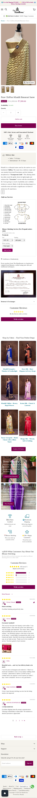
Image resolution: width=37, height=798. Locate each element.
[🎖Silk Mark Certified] (10, 520)
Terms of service (7, 788)
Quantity (3, 108)
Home (3, 21)
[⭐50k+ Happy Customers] (27, 536)
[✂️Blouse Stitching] (10, 536)
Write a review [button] (18, 319)
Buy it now (18, 125)
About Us (11, 786)
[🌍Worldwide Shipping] (27, 520)
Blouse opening (6, 243)
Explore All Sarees (18, 449)
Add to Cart (7, 250)
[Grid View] (2, 192)
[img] (6, 599)
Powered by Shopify (18, 794)
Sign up (29, 763)
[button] (3, 89)
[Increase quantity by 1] (18, 112)
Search (5, 786)
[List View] (4, 192)
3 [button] (19, 720)
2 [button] (16, 720)
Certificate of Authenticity (10, 259)
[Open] (4, 793)
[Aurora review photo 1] (6, 648)
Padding (16, 237)
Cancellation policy (24, 790)
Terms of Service (12, 790)
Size (3, 237)
